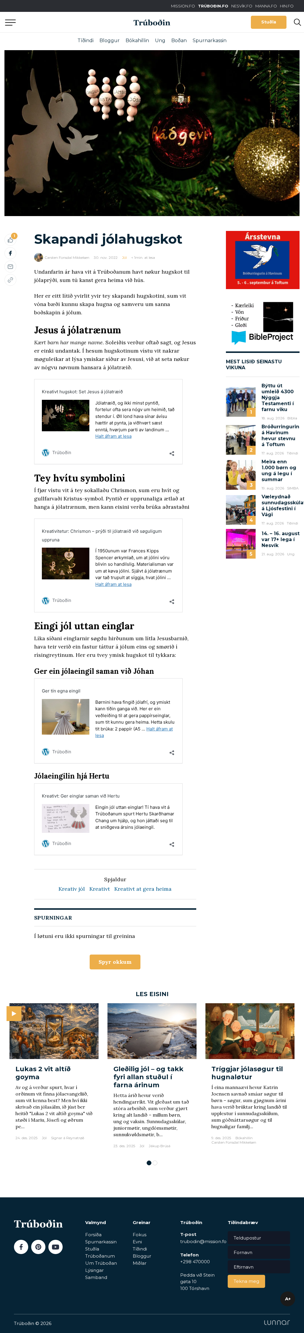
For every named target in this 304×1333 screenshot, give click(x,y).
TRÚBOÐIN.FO (213, 6)
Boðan (179, 40)
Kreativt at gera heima (143, 888)
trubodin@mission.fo (203, 1241)
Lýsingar (94, 1270)
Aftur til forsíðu (55, 22)
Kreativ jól (71, 888)
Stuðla (268, 22)
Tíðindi (85, 40)
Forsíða (93, 1234)
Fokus (139, 1234)
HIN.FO (287, 6)
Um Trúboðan (101, 1263)
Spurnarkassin (210, 40)
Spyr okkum (115, 961)
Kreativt (99, 888)
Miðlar (139, 1263)
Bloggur (109, 40)
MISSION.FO (183, 6)
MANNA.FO (266, 6)
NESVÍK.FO (241, 6)
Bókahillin (137, 40)
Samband (96, 1277)
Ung (160, 40)
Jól (124, 257)
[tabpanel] (54, 1078)
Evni (137, 1242)
